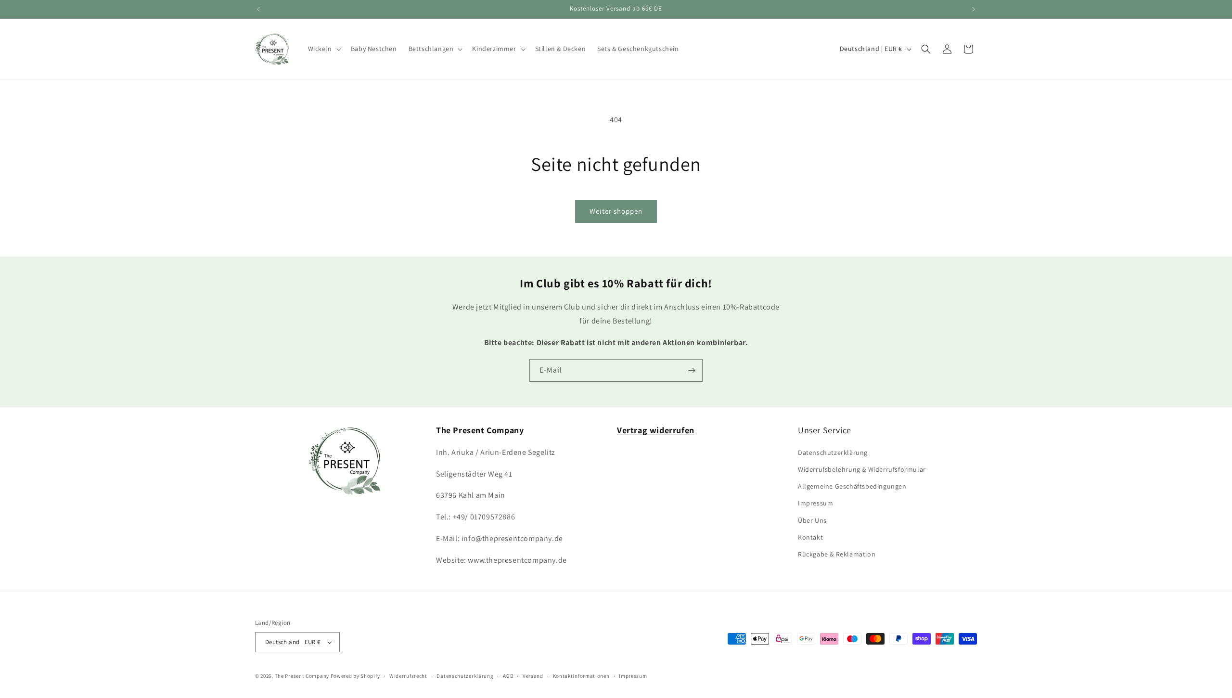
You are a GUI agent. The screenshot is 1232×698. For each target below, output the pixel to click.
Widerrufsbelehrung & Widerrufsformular (862, 469)
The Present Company (302, 675)
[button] (323, 49)
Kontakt (810, 537)
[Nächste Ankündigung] (973, 9)
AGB (508, 675)
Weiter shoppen (616, 211)
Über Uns (812, 520)
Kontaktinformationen (581, 675)
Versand (533, 675)
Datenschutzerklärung (833, 452)
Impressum (815, 503)
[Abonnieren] (691, 370)
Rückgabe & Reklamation (836, 554)
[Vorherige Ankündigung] (258, 9)
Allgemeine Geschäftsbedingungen (852, 486)
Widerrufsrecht (408, 675)
